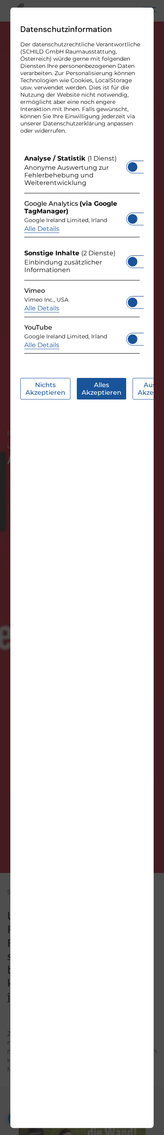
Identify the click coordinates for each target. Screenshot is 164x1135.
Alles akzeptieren (101, 388)
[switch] (132, 164)
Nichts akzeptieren (45, 388)
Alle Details (41, 228)
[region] (82, 256)
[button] (132, 166)
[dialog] (82, 567)
